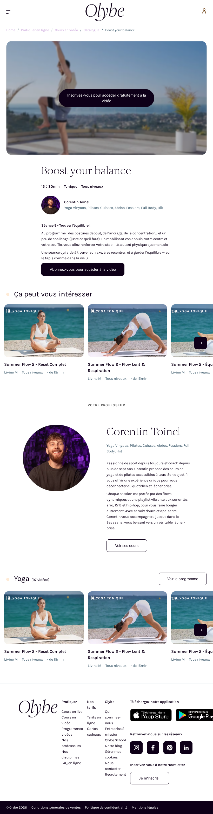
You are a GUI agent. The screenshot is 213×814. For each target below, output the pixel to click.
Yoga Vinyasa (75, 208)
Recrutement (115, 774)
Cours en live (72, 711)
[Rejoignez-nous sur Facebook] (153, 747)
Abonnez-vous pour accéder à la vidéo (83, 269)
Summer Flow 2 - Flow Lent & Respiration (116, 367)
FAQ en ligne (71, 763)
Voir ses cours (126, 545)
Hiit (160, 208)
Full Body (148, 208)
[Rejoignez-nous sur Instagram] (136, 747)
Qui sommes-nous (113, 717)
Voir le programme (182, 578)
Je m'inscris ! (150, 778)
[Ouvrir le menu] (10, 12)
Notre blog (113, 746)
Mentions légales (145, 807)
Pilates (93, 208)
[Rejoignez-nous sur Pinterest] (169, 747)
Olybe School (115, 740)
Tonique (70, 186)
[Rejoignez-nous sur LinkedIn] (186, 747)
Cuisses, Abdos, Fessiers (119, 208)
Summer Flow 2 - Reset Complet (35, 364)
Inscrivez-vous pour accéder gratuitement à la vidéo (106, 98)
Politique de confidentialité (106, 807)
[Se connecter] (204, 11)
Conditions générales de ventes (56, 807)
